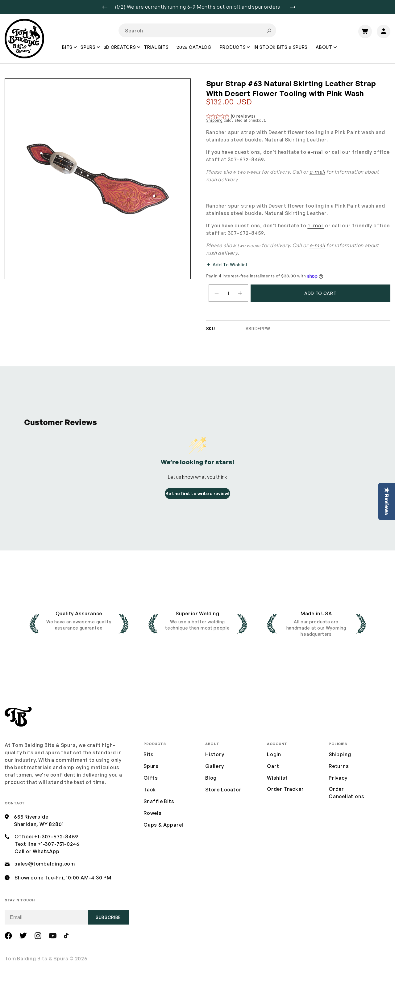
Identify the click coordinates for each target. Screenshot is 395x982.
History (214, 754)
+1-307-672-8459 (56, 836)
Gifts (150, 778)
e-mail (315, 152)
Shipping (214, 120)
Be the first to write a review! (197, 493)
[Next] (295, 7)
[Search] (269, 30)
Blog (211, 778)
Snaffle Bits (158, 801)
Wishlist (277, 778)
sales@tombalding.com (45, 864)
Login (274, 754)
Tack (149, 789)
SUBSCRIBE (108, 917)
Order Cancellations (346, 792)
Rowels (152, 813)
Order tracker (285, 789)
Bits (148, 754)
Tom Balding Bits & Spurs (37, 958)
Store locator (223, 789)
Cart (273, 766)
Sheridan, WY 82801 (39, 824)
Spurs (151, 766)
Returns (339, 766)
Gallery (214, 766)
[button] (67, 51)
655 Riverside (31, 817)
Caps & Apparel (163, 825)
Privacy (338, 778)
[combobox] (197, 30)
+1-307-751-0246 (59, 844)
